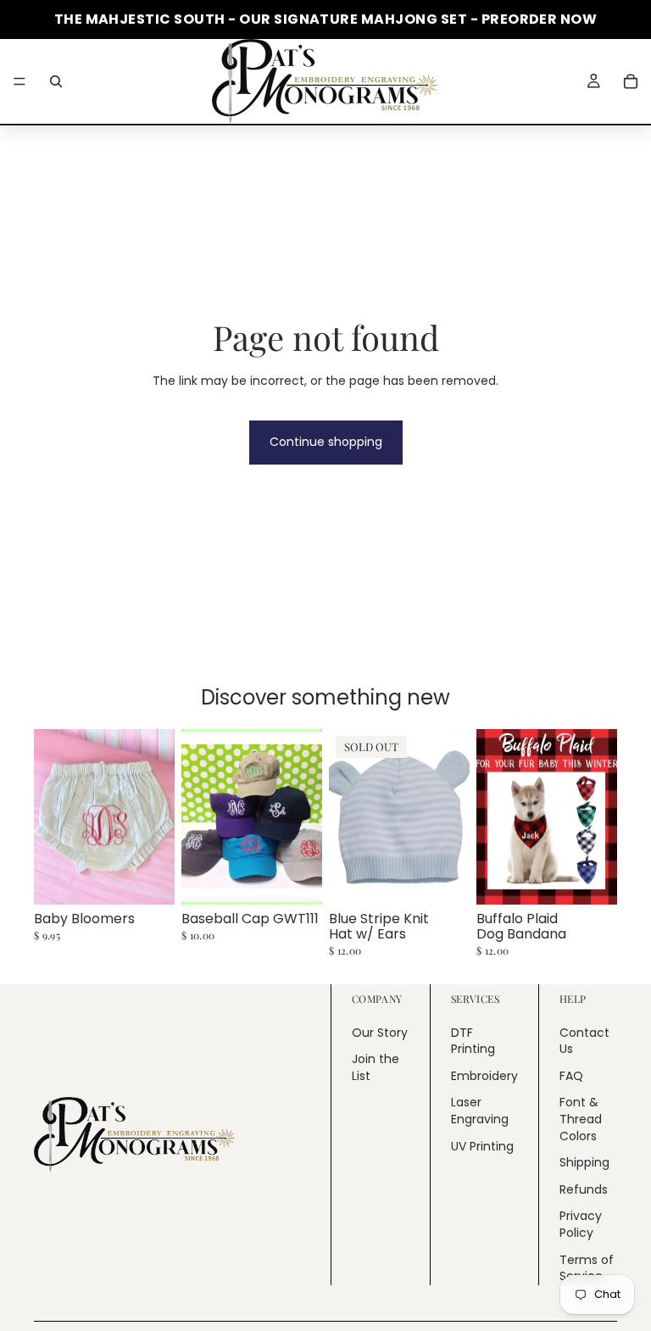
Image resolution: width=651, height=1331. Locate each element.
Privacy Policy (580, 1225)
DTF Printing (473, 1041)
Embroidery (484, 1075)
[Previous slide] (200, 817)
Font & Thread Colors (580, 1119)
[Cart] (630, 81)
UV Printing (482, 1146)
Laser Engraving (480, 1111)
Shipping (584, 1163)
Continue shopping (326, 441)
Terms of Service (586, 1268)
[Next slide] (303, 817)
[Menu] (19, 81)
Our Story (380, 1032)
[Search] (56, 81)
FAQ (571, 1075)
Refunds (583, 1189)
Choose (163, 878)
